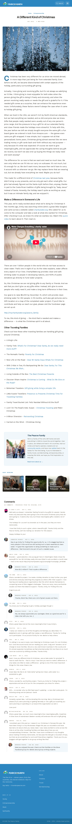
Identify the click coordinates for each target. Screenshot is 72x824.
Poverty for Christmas (34, 354)
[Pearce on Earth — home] (12, 3)
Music (4, 807)
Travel (41, 783)
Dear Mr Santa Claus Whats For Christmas (45, 360)
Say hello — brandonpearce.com (14, 785)
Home (30, 13)
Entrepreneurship (39, 13)
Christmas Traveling (44, 408)
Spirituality (6, 811)
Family (5, 799)
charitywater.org (41, 210)
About (41, 775)
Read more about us (35, 462)
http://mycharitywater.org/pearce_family (21, 313)
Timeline (42, 779)
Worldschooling (44, 787)
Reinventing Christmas (33, 416)
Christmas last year (41, 178)
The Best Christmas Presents (41, 374)
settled (54, 448)
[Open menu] (67, 3)
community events (33, 448)
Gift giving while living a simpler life (40, 388)
